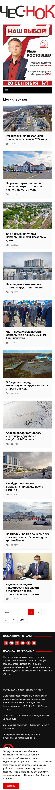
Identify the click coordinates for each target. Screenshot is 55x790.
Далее (22, 620)
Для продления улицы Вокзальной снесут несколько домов (26, 237)
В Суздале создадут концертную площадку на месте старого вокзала (27, 385)
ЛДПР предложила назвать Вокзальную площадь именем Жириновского (26, 335)
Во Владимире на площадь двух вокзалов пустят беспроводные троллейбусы (27, 537)
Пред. (8, 612)
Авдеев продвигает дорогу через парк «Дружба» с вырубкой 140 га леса (23, 436)
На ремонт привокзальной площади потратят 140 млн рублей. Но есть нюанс (24, 186)
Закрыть (11, 786)
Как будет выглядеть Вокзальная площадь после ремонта (24, 486)
